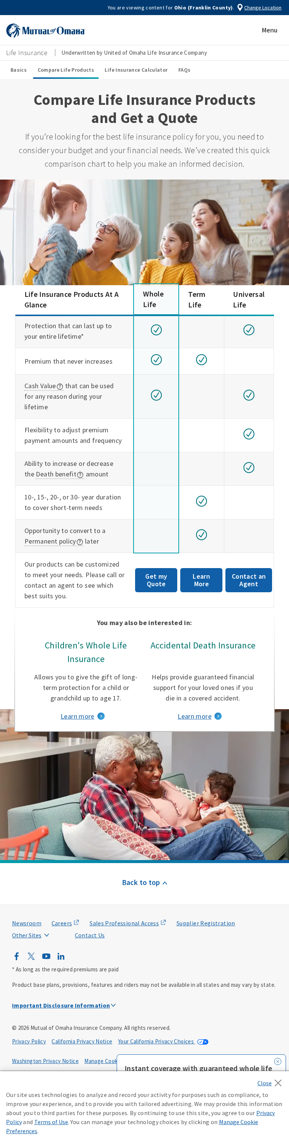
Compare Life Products (66, 69)
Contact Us (90, 935)
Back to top (141, 882)
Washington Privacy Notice (45, 1061)
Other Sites (26, 935)
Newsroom (26, 923)
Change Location (262, 7)
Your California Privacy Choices (156, 1041)
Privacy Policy (29, 1041)
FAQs (184, 69)
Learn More (201, 580)
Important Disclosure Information (61, 1005)
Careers (62, 923)
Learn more (77, 716)
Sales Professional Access (124, 923)
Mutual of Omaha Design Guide (45, 920)
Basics (19, 69)
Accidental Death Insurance (203, 645)
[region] (144, 1108)
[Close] (271, 1080)
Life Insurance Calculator (136, 69)
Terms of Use (51, 1122)
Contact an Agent (249, 580)
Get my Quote (156, 580)
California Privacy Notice (82, 1041)
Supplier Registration (205, 923)
